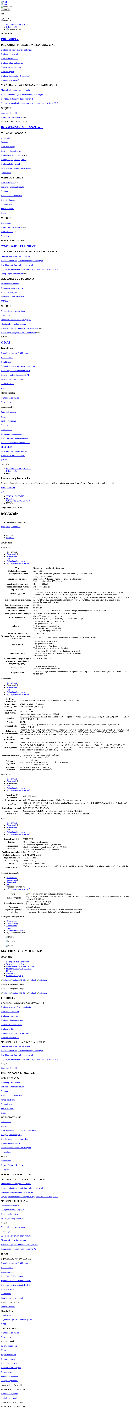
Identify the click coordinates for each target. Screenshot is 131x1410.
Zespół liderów (7, 1272)
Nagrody (4, 425)
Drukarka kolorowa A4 (10, 164)
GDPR (4, 1324)
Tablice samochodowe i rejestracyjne (16, 168)
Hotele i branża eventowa (11, 195)
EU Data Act (6, 301)
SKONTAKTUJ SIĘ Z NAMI (18, 25)
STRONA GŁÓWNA (15, 496)
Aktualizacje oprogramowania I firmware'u (18, 333)
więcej (3, 388)
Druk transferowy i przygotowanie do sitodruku (20, 1130)
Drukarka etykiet (8, 182)
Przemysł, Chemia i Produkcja (13, 187)
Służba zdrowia (7, 209)
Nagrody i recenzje (8, 1359)
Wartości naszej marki (10, 398)
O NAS (5, 342)
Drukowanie (11, 554)
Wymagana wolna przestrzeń (18, 563)
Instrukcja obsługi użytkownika (13, 297)
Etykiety (4, 142)
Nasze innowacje (8, 402)
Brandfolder (6, 223)
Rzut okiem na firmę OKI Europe (14, 353)
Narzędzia (5, 236)
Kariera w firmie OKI (10, 1289)
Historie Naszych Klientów (12, 1165)
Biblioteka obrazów (9, 1363)
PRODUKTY (10, 39)
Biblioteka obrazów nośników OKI (15, 443)
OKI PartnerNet (7, 384)
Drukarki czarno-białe (10, 54)
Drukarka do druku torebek (12, 155)
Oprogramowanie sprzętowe (12, 288)
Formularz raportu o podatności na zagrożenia (19, 328)
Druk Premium (7, 232)
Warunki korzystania (9, 1376)
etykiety (4, 1126)
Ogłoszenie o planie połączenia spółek (16, 1320)
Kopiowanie (12, 683)
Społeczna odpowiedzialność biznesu (16, 1281)
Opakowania (6, 138)
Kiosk (3, 213)
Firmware (10, 971)
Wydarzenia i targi (8, 1354)
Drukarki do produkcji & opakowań (15, 76)
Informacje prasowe (9, 412)
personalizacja (6, 173)
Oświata (4, 191)
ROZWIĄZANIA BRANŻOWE (22, 127)
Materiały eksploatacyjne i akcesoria (16, 256)
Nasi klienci (6, 362)
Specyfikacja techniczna (10, 527)
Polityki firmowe (8, 1307)
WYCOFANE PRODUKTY (18, 501)
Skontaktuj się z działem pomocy (14, 324)
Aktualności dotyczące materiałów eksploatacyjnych (22, 94)
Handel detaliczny (8, 200)
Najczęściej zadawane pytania (13, 311)
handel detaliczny (8, 1100)
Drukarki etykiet (7, 71)
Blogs (3, 416)
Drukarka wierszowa (9, 58)
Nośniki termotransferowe (11, 67)
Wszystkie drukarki (9, 113)
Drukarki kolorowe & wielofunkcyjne (16, 50)
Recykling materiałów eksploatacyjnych (17, 99)
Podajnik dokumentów (15, 561)
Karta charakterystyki (9, 292)
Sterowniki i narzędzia (10, 284)
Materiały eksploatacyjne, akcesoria (15, 90)
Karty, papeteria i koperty (11, 151)
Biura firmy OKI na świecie (12, 1276)
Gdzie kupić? (11, 27)
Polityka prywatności (9, 1381)
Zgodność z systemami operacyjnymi (16, 320)
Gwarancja (5, 315)
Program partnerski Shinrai (12, 379)
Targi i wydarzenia (8, 421)
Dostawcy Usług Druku (10, 1082)
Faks (8, 559)
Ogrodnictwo (6, 204)
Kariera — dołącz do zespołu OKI (15, 375)
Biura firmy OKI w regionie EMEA (15, 370)
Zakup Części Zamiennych (12, 274)
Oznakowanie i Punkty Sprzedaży (15, 1139)
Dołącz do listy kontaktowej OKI (14, 438)
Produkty (10, 498)
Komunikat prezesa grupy (11, 434)
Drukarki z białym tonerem (12, 63)
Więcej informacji (8, 487)
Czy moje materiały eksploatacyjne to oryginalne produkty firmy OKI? (29, 103)
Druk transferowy (8, 146)
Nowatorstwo (6, 429)
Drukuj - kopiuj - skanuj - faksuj (14, 160)
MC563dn (10, 538)
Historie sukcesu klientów (11, 117)
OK (2, 492)
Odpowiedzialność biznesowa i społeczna (18, 366)
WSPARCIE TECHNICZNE (19, 245)
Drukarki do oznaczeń (10, 80)
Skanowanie (11, 556)
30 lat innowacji (7, 357)
